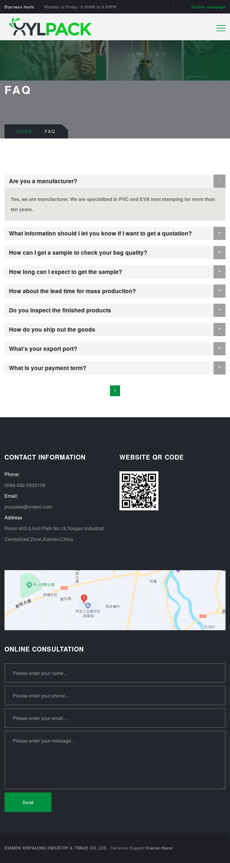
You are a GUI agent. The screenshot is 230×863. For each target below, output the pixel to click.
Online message (208, 7)
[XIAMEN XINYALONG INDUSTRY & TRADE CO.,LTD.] (51, 26)
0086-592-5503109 (24, 485)
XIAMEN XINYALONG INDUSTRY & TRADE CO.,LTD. (56, 848)
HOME (24, 131)
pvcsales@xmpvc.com (28, 506)
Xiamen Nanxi (159, 848)
